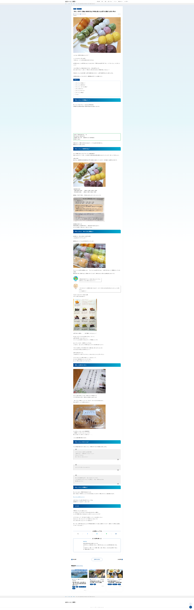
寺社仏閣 (98, 1)
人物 (105, 1)
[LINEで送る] (106, 534)
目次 (76, 79)
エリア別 (125, 1)
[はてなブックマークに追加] (97, 534)
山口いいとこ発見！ (70, 1)
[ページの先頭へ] (190, 607)
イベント (115, 1)
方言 (102, 1)
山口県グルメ (79, 8)
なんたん (85, 541)
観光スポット (120, 1)
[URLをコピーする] (116, 534)
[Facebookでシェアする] (87, 534)
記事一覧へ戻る (97, 559)
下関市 (75, 8)
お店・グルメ (110, 1)
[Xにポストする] (78, 534)
